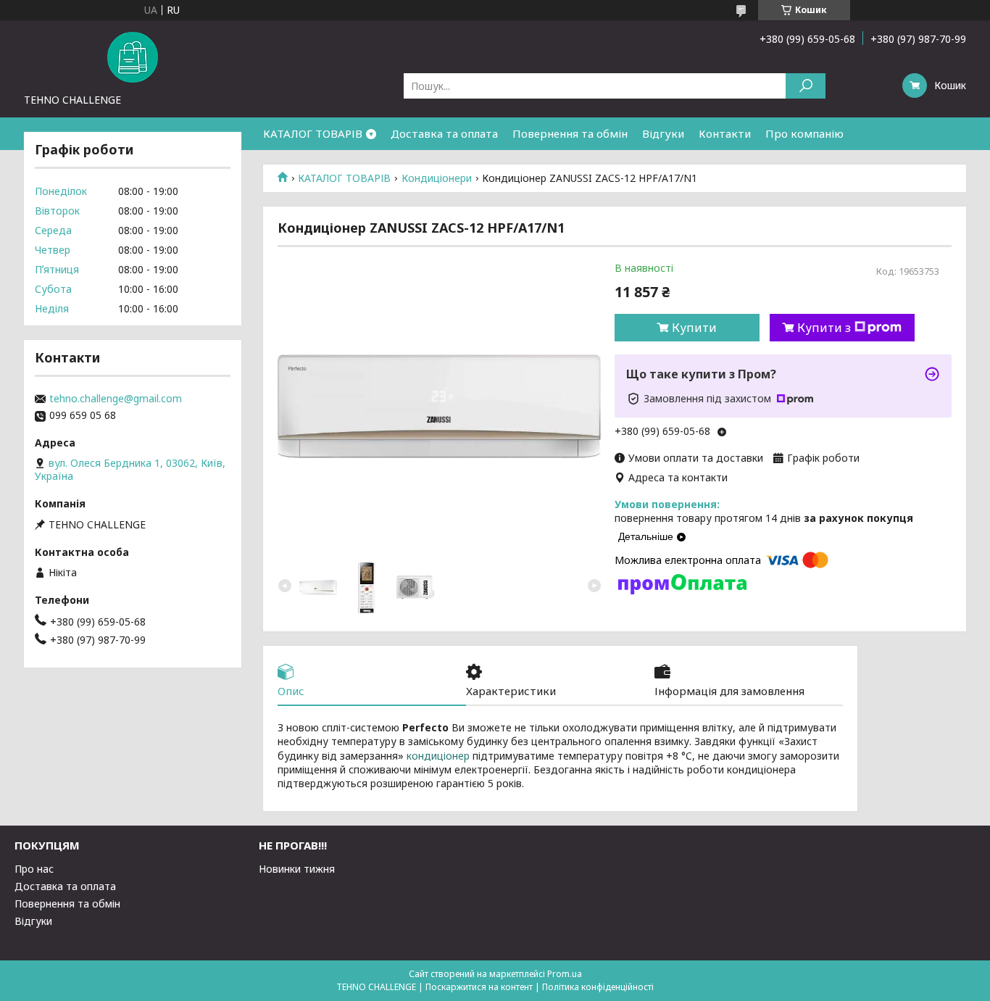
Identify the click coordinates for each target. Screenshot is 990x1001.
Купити (694, 328)
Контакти (725, 133)
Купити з (824, 328)
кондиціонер (438, 756)
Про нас (34, 869)
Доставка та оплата (444, 133)
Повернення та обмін (570, 133)
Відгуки (663, 133)
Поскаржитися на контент (479, 987)
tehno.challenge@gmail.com (115, 398)
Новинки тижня (297, 869)
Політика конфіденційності (598, 987)
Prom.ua (564, 974)
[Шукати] (805, 86)
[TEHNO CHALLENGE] (133, 56)
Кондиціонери (437, 178)
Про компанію (804, 133)
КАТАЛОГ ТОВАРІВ (312, 133)
